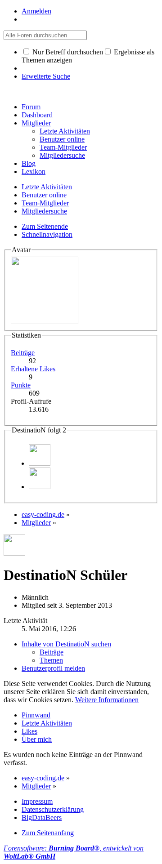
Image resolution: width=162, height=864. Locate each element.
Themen (51, 660)
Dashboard (37, 115)
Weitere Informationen (107, 700)
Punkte (21, 385)
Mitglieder (36, 123)
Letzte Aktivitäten (47, 723)
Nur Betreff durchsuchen (67, 52)
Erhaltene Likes (33, 369)
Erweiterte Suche (46, 76)
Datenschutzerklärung (53, 809)
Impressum (37, 801)
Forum (31, 107)
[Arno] (39, 463)
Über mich (37, 739)
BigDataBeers (42, 817)
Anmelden (36, 11)
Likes (29, 731)
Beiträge (23, 352)
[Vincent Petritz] (39, 486)
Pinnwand (36, 715)
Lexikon (33, 171)
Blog (29, 163)
